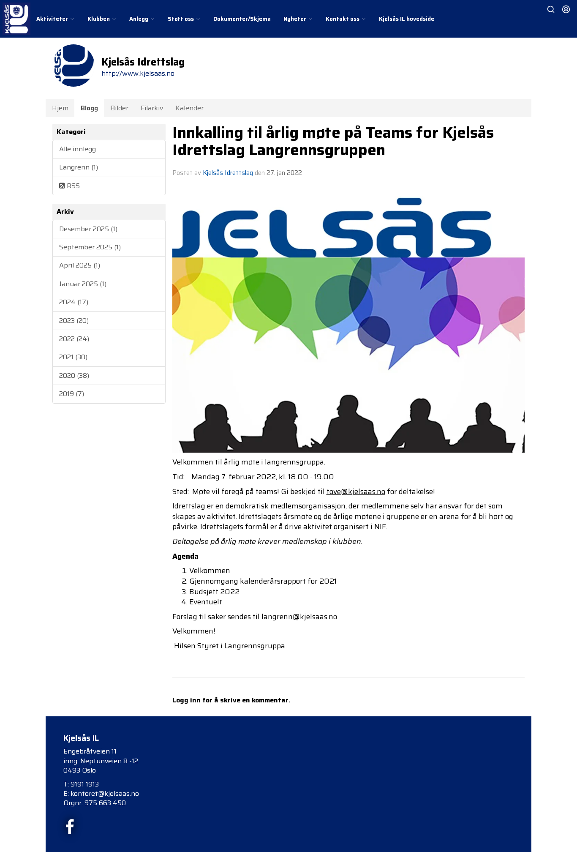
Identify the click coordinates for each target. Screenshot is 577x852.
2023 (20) (74, 320)
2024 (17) (73, 302)
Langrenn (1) (78, 167)
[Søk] (550, 9)
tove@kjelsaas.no (356, 491)
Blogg (89, 108)
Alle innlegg (77, 149)
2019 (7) (71, 393)
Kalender (189, 108)
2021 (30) (73, 357)
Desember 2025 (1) (88, 229)
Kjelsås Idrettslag (228, 173)
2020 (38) (74, 375)
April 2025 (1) (79, 265)
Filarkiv (152, 108)
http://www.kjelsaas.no (137, 73)
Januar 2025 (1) (82, 284)
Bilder (119, 108)
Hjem (60, 108)
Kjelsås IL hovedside (406, 18)
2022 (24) (74, 338)
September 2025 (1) (90, 247)
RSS (72, 185)
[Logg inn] (566, 9)
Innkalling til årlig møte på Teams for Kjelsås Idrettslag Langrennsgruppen (333, 141)
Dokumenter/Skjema (242, 18)
